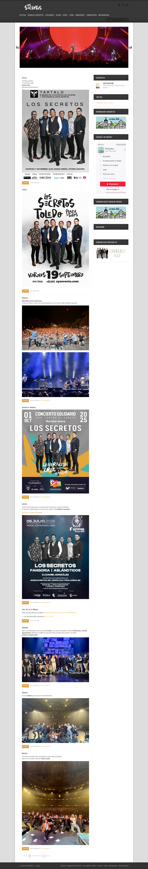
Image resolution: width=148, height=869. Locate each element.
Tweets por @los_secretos (104, 103)
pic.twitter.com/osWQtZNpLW (65, 613)
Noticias (23, 15)
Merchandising (103, 15)
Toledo (24, 189)
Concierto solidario (29, 407)
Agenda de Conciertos (36, 15)
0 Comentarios (45, 400)
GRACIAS (25, 627)
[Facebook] (123, 4)
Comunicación (91, 15)
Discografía (49, 15)
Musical (24, 753)
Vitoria (24, 77)
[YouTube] (127, 4)
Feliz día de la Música (30, 609)
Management (80, 15)
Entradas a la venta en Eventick (32, 513)
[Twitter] (119, 4)
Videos (65, 15)
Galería (58, 15)
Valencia (25, 297)
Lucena (24, 503)
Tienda (71, 15)
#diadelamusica (48, 613)
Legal (38, 866)
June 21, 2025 (49, 616)
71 (48, 856)
